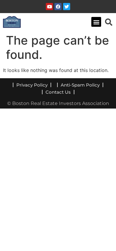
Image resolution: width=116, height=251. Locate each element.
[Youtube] (49, 6)
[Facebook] (58, 6)
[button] (96, 22)
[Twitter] (66, 6)
